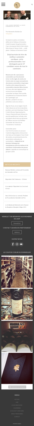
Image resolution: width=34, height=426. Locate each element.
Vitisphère (9, 33)
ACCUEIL (17, 399)
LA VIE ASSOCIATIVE (17, 405)
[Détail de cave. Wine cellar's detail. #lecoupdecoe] (17, 336)
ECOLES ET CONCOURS (17, 411)
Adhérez (17, 232)
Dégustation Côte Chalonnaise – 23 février (16, 179)
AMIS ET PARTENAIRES (17, 414)
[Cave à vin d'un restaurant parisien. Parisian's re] (17, 272)
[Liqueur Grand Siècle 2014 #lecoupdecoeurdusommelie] (17, 304)
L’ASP (17, 402)
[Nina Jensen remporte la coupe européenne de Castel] (17, 15)
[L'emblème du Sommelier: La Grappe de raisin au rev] (17, 368)
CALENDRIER (17, 408)
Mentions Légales (17, 423)
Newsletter (17, 223)
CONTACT (17, 416)
